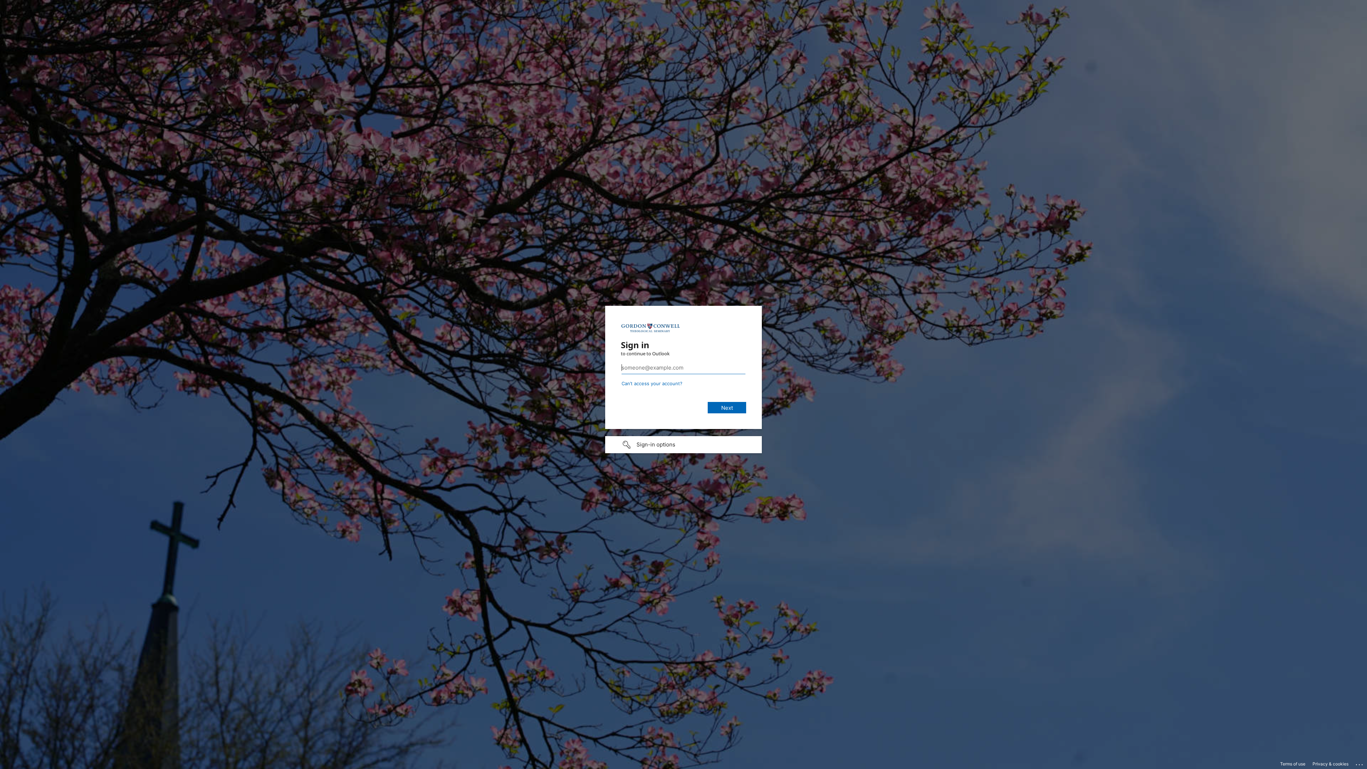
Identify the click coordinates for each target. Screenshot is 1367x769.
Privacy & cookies (1330, 764)
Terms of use (1292, 764)
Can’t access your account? (652, 383)
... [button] (1360, 763)
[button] (683, 444)
